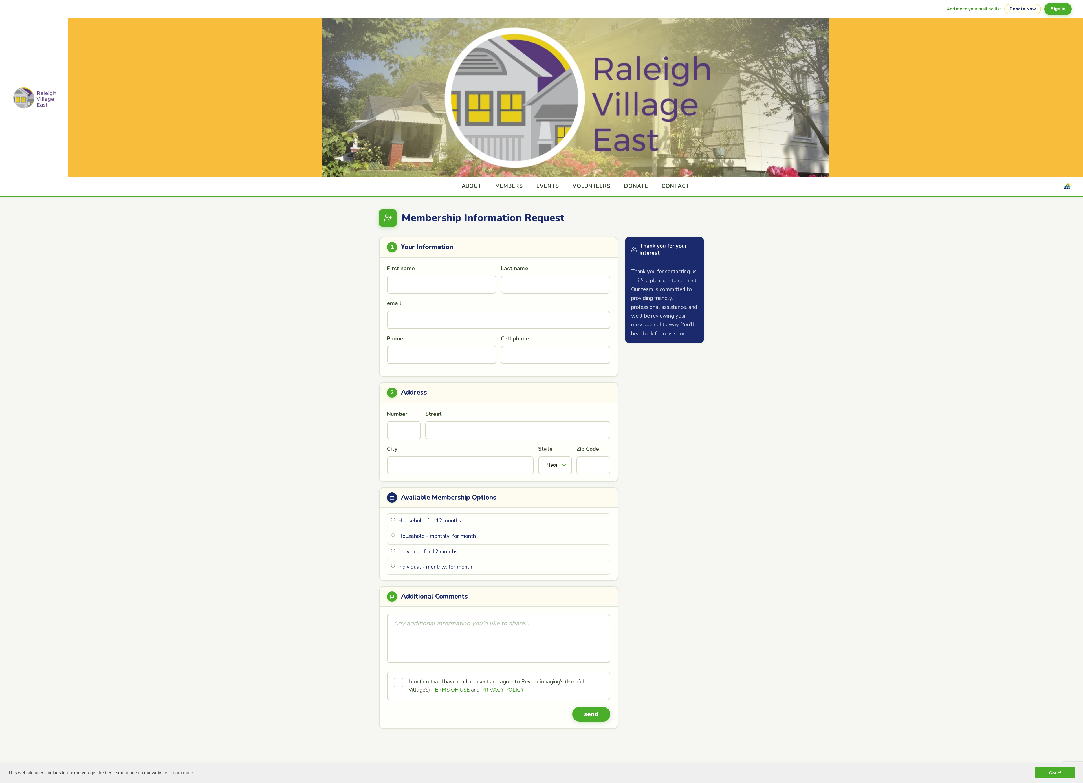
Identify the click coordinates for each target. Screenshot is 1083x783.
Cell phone (515, 338)
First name (401, 268)
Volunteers (592, 186)
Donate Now (1022, 9)
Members (509, 186)
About (472, 186)
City (392, 449)
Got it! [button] (1055, 773)
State (545, 449)
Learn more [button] (181, 772)
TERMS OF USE (451, 690)
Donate (636, 186)
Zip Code (587, 449)
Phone (395, 338)
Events (547, 186)
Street (433, 414)
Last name (514, 268)
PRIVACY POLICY (502, 690)
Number (397, 414)
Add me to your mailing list (974, 9)
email (394, 303)
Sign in (1058, 9)
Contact (676, 186)
